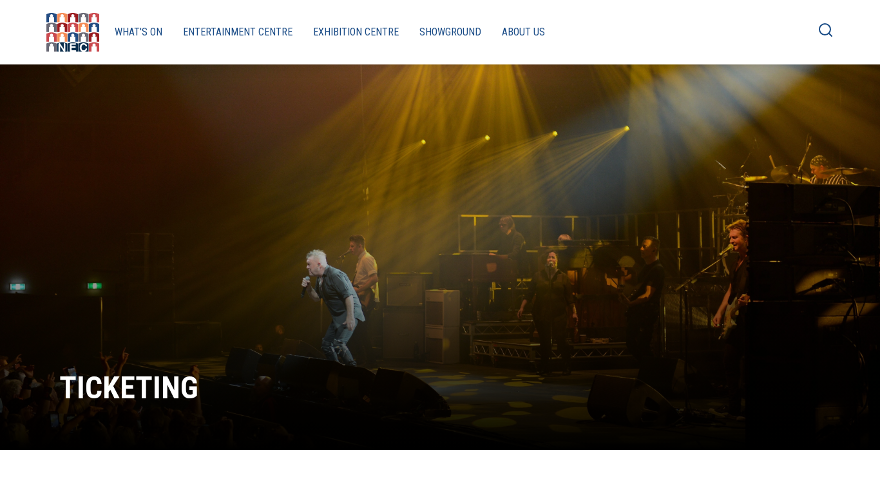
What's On (138, 32)
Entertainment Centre (237, 32)
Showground (450, 32)
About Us (523, 32)
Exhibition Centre (356, 32)
